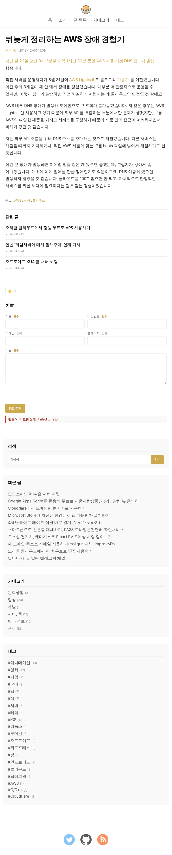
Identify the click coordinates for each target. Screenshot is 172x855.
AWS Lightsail (81, 79)
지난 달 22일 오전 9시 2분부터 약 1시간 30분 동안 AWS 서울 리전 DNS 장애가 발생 (80, 61)
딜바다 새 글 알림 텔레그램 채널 (36, 558)
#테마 (16, 712)
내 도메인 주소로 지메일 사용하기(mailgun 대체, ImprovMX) (61, 543)
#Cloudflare (21, 796)
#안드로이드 (21, 762)
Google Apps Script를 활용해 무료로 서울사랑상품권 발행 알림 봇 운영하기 (75, 501)
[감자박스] (86, 9)
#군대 (16, 684)
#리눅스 (18, 726)
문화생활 (19, 592)
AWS (17, 200)
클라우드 (38, 200)
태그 (120, 20)
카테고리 (101, 20)
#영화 (16, 669)
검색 (157, 459)
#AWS (16, 783)
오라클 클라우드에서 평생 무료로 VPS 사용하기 (50, 551)
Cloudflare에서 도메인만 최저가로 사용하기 (47, 508)
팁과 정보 (20, 621)
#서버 (16, 705)
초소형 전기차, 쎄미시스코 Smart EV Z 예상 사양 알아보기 (60, 536)
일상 (15, 599)
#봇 (13, 755)
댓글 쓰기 (15, 408)
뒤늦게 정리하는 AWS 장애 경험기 (65, 39)
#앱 (13, 691)
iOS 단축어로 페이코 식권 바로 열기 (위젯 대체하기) (54, 522)
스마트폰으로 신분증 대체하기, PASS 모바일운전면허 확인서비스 (66, 529)
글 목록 (79, 20)
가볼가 (123, 79)
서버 (27, 200)
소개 (63, 20)
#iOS (15, 719)
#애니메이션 (22, 662)
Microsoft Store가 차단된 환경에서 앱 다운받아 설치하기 (59, 515)
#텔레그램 (19, 776)
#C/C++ (17, 789)
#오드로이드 (21, 740)
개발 (15, 606)
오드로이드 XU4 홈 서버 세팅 (34, 493)
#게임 (16, 677)
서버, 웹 (10, 50)
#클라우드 (19, 769)
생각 (14, 628)
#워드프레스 (21, 747)
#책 (13, 698)
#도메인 (18, 733)
